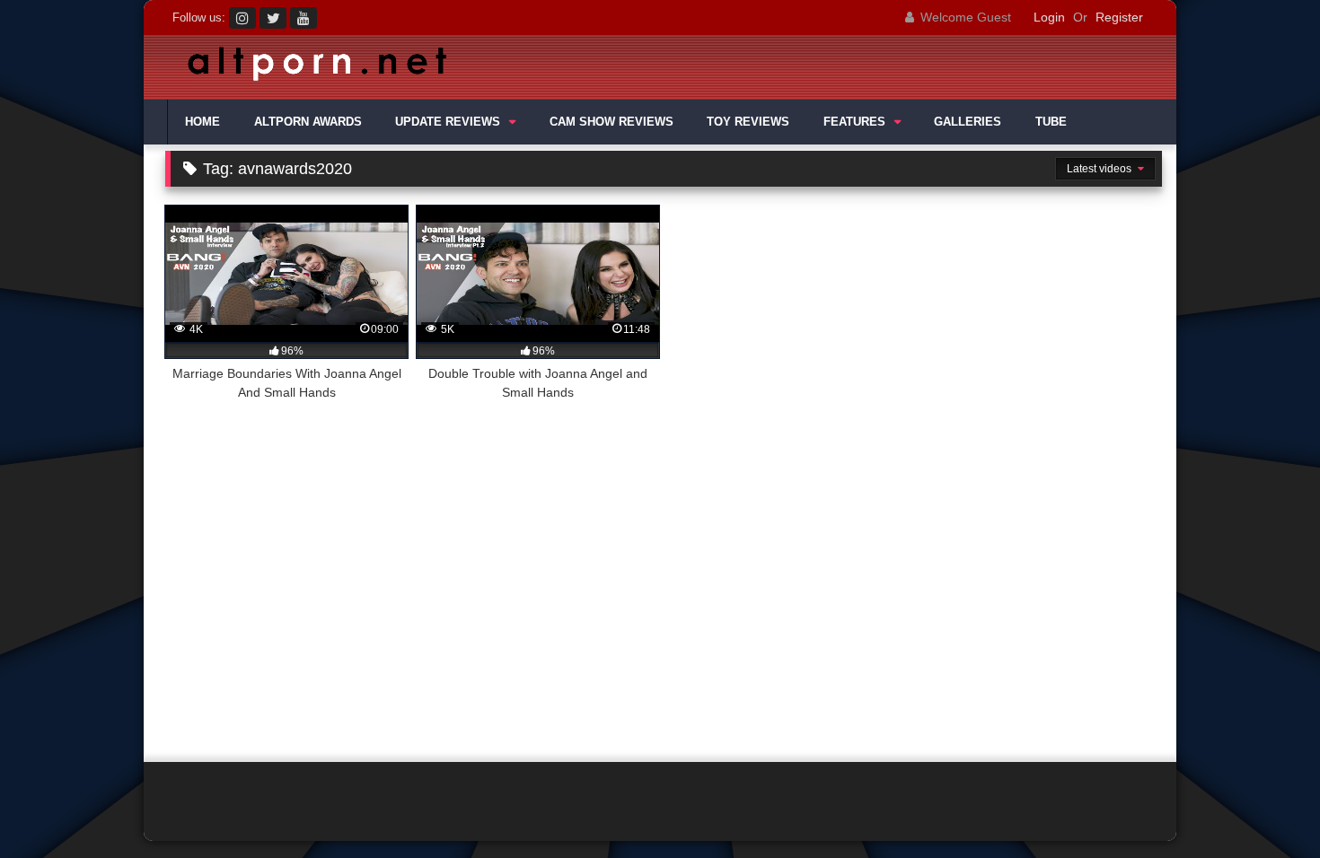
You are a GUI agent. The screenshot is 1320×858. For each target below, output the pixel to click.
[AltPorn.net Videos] (310, 68)
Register (1119, 17)
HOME (202, 122)
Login (1049, 17)
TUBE (1051, 122)
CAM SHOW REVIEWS (611, 122)
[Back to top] (1264, 804)
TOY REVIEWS (748, 122)
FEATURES (854, 122)
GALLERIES (967, 122)
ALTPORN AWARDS (308, 122)
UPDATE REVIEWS (447, 122)
